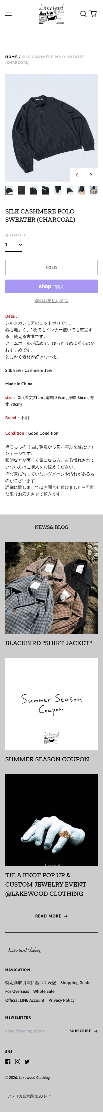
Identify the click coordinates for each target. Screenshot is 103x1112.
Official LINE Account (24, 1000)
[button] (83, 14)
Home (11, 57)
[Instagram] (17, 1061)
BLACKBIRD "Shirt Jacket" (48, 643)
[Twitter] (27, 1061)
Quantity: (16, 235)
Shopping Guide (75, 982)
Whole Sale (43, 991)
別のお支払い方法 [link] (51, 300)
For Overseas (17, 991)
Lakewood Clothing (34, 1077)
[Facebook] (7, 1061)
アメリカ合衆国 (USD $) (28, 1096)
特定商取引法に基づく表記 (30, 982)
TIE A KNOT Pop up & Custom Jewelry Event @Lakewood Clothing (45, 884)
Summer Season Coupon (47, 759)
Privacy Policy (61, 1000)
